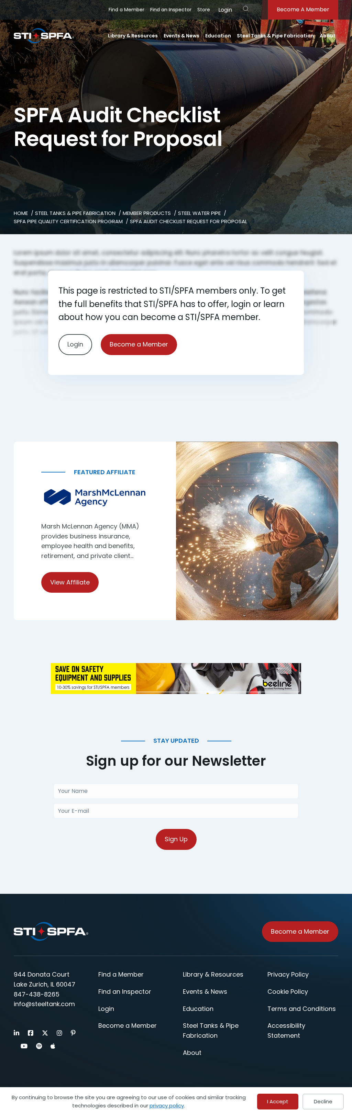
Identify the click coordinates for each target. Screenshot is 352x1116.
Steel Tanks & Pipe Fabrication (275, 35)
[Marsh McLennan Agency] (94, 497)
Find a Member (126, 9)
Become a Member (139, 344)
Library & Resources (133, 35)
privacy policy (167, 1105)
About (328, 35)
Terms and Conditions (301, 1008)
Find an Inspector (170, 9)
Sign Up (176, 839)
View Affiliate (70, 582)
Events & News (181, 35)
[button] (245, 8)
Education (218, 35)
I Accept (277, 1101)
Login (225, 10)
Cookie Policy (287, 991)
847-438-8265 (36, 994)
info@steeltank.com (44, 1004)
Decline (323, 1101)
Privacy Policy (288, 974)
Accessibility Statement (286, 1030)
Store (203, 9)
